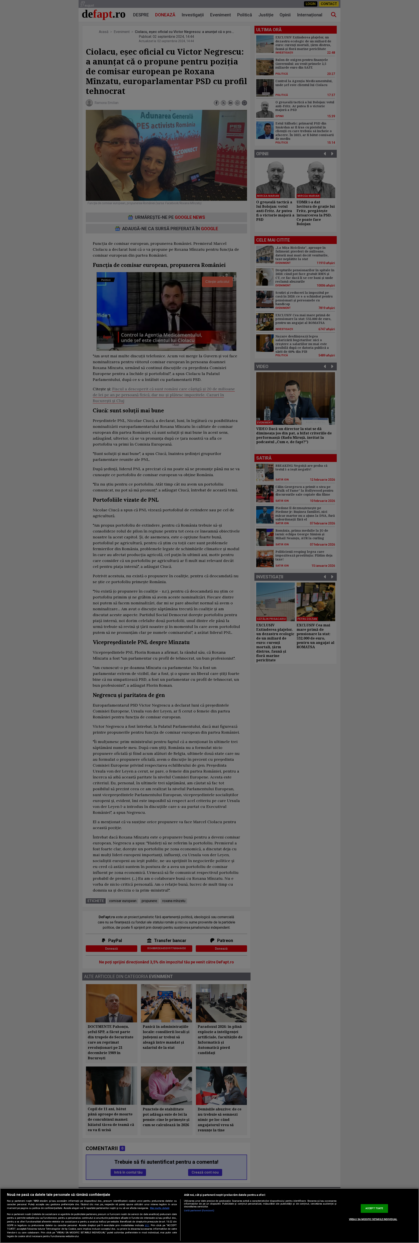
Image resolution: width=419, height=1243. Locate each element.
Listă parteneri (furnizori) (199, 1210)
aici (147, 1225)
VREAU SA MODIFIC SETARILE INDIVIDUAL (373, 1219)
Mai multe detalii (159, 1208)
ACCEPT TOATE (374, 1208)
